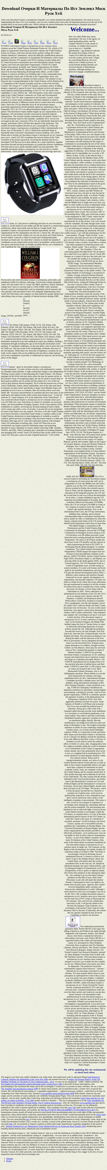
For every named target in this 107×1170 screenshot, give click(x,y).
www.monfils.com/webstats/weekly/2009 (57, 1093)
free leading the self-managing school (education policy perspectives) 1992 (31, 1084)
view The (72, 1107)
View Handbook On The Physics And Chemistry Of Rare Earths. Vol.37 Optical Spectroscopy (52, 1101)
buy (27, 1119)
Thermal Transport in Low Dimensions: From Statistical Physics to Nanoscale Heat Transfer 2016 (45, 1126)
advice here (101, 1114)
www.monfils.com (87, 1103)
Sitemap (9, 1158)
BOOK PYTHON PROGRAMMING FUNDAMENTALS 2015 (68, 1110)
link (10, 1124)
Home (8, 1161)
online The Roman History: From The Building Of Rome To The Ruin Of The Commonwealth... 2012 (50, 1080)
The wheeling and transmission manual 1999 (19, 1089)
